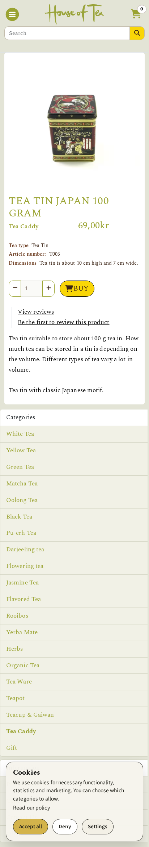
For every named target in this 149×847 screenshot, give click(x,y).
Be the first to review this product (64, 322)
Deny (65, 826)
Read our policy (31, 808)
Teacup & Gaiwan (30, 715)
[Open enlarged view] (74, 126)
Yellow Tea (21, 450)
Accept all (30, 826)
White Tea (20, 434)
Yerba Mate (22, 632)
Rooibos (17, 615)
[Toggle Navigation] (13, 14)
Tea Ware (19, 681)
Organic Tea (22, 665)
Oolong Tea (22, 500)
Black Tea (19, 516)
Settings (97, 826)
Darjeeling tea (25, 549)
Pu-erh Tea (21, 533)
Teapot (15, 698)
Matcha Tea (22, 483)
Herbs (14, 649)
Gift (11, 748)
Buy (81, 288)
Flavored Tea (23, 599)
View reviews (36, 312)
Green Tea (20, 467)
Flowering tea (24, 566)
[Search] (137, 33)
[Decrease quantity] (15, 289)
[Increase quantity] (48, 289)
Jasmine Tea (22, 582)
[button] (136, 14)
